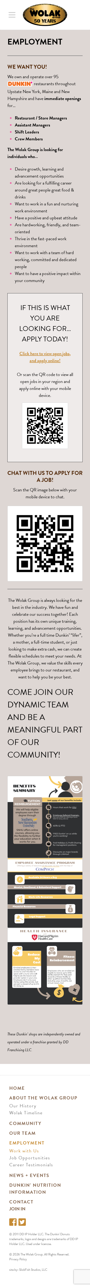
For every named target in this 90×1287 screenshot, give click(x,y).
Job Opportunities (29, 1157)
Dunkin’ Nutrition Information (35, 1189)
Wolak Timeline (26, 1112)
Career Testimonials (31, 1164)
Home (17, 1088)
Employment (27, 1142)
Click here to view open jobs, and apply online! (45, 357)
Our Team (22, 1133)
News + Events (29, 1175)
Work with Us (24, 1150)
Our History (22, 1105)
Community (25, 1123)
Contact (21, 1201)
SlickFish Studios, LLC (33, 1269)
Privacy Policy (18, 1259)
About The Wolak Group (43, 1097)
